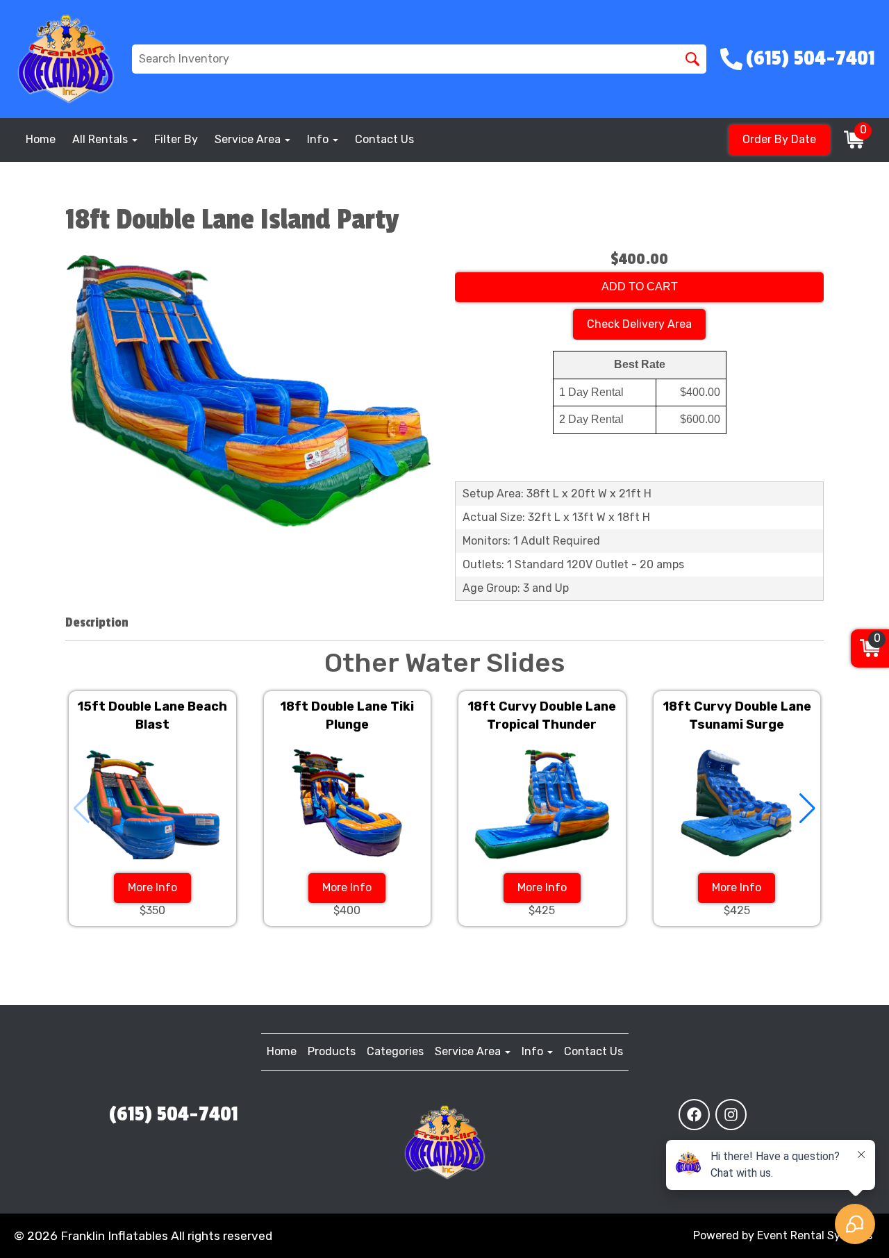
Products (332, 1051)
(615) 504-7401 (173, 1114)
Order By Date (779, 139)
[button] (807, 808)
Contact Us (384, 139)
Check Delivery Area (639, 324)
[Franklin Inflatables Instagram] (731, 1114)
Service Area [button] (249, 139)
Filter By (176, 139)
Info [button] (319, 139)
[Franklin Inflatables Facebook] (694, 1114)
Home (41, 139)
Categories (395, 1051)
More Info (152, 887)
